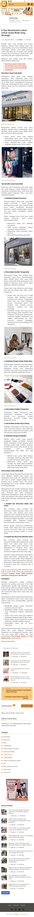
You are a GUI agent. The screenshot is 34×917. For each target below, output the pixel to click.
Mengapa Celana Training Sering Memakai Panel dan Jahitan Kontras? (20, 844)
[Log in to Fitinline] (28, 1)
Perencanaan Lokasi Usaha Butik (16, 68)
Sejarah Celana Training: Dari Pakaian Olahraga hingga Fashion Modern (20, 868)
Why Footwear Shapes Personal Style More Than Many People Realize (19, 811)
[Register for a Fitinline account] (24, 1)
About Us (23, 905)
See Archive (5, 892)
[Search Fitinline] (29, 4)
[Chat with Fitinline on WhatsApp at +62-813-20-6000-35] (9, 1)
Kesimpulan (9, 70)
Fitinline (17, 914)
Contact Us (16, 905)
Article (18, 20)
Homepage (11, 20)
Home (9, 905)
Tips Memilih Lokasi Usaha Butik (15, 66)
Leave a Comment (26, 706)
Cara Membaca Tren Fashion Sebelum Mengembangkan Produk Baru (20, 877)
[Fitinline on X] (23, 909)
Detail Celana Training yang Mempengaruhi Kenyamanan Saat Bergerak (20, 820)
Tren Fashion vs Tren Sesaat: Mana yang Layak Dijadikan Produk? (20, 828)
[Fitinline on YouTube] (12, 909)
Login (11, 723)
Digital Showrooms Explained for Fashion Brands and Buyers (19, 885)
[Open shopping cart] (31, 1)
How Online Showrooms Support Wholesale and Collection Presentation (19, 860)
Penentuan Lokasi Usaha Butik (15, 64)
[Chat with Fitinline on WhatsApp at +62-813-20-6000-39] (11, 1)
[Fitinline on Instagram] (16, 909)
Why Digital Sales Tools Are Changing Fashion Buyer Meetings (21, 836)
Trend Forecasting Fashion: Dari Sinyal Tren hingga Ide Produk (21, 851)
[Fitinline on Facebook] (19, 909)
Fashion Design (25, 20)
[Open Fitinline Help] (32, 4)
